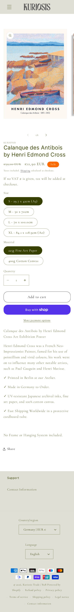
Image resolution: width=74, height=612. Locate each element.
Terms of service (18, 596)
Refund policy (33, 590)
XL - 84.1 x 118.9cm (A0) (26, 233)
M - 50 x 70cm (18, 212)
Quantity (9, 271)
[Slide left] (28, 135)
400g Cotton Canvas (23, 261)
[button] (9, 7)
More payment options (37, 320)
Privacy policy (54, 590)
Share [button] (11, 449)
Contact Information (22, 489)
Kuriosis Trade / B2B (35, 584)
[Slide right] (46, 135)
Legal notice (62, 596)
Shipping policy (41, 596)
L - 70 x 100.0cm (20, 222)
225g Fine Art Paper (23, 250)
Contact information (39, 603)
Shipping (25, 170)
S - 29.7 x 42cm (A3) (23, 201)
